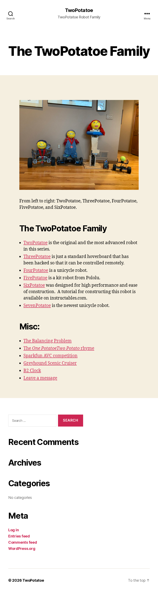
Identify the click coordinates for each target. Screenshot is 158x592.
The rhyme (58, 348)
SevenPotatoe (37, 305)
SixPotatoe (34, 285)
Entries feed (19, 536)
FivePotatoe (35, 278)
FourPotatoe (35, 270)
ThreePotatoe (37, 256)
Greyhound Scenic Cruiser (50, 363)
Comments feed (22, 542)
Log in (13, 530)
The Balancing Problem (47, 341)
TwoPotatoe (79, 10)
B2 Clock (32, 370)
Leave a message (40, 378)
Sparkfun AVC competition (50, 356)
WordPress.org (21, 548)
